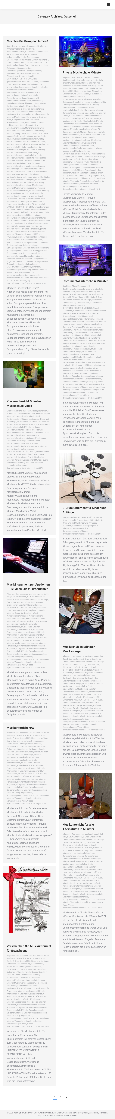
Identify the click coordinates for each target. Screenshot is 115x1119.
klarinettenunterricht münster (19, 101)
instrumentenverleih (15, 92)
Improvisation (12, 87)
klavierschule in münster (35, 103)
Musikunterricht (36, 193)
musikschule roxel (20, 190)
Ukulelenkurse (31, 264)
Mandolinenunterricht (29, 125)
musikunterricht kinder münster (28, 215)
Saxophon (20, 237)
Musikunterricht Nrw (20, 728)
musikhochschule (14, 141)
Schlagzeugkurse (30, 245)
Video (9, 272)
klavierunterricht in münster (18, 109)
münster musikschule (16, 130)
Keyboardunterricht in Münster (19, 95)
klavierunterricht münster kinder (28, 111)
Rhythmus (11, 237)
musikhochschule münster (34, 141)
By (18, 283)
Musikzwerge (24, 226)
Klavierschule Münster (16, 106)
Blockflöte (30, 49)
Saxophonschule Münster (31, 239)
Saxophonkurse (13, 239)
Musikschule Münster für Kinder (26, 163)
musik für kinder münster (31, 133)
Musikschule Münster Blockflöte (76, 126)
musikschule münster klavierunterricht (79, 137)
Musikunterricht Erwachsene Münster (78, 145)
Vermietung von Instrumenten (34, 270)
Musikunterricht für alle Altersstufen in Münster (82, 148)
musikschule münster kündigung (20, 180)
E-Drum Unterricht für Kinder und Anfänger (30, 599)
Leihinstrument (13, 125)
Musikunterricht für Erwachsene (76, 151)
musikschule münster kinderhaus (21, 171)
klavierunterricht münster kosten (20, 114)
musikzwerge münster (72, 159)
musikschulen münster (39, 190)
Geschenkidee (13, 73)
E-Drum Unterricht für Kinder (83, 88)
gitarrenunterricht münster (18, 82)
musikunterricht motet (16, 218)
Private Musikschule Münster (82, 72)
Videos (15, 272)
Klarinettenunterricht (30, 98)
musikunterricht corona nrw (18, 196)
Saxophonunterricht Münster (36, 242)
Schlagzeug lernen (14, 245)
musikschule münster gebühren (20, 166)
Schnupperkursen (14, 253)
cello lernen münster (89, 80)
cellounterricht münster (16, 57)
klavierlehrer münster (15, 103)
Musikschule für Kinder (16, 147)
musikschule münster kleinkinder (35, 177)
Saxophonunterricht (15, 242)
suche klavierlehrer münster (30, 256)
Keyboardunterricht (32, 92)
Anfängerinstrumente (16, 49)
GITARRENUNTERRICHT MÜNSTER (22, 79)
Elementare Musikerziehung (36, 65)
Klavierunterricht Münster (73, 113)
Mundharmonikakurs (15, 128)
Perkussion (34, 229)
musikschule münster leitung (32, 182)
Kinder (35, 95)
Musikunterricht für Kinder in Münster (31, 210)
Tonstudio (11, 259)
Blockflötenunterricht (15, 51)
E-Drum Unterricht (39, 60)
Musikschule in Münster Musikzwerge (23, 152)
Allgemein (44, 46)
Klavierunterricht (33, 106)
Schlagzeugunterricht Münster (19, 250)
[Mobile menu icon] (108, 4)
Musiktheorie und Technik (18, 193)
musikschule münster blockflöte (20, 158)
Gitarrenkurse (12, 76)
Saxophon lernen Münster (36, 237)
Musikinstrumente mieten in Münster (22, 144)
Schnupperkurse (40, 250)
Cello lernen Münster (28, 54)
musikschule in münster (34, 150)
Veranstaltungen (14, 270)
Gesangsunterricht (33, 71)
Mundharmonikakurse (34, 128)
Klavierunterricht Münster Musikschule (85, 116)
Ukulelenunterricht (14, 267)
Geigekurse (11, 68)
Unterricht (27, 267)
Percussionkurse (22, 229)
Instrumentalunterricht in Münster (33, 87)
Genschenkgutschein (16, 71)
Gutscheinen (12, 84)
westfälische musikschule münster (22, 278)
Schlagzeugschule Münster (18, 248)
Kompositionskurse (20, 120)
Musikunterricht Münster (36, 218)
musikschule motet (15, 155)
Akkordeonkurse (14, 46)
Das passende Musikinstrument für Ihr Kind (81, 517)
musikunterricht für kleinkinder (19, 212)
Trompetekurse (41, 261)
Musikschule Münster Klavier (92, 135)
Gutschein (33, 82)
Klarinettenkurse (14, 98)
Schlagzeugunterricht (40, 248)
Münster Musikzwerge (35, 130)
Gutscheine (44, 82)
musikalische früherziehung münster (27, 139)
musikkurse (44, 144)
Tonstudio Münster (24, 259)
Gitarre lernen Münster (29, 73)
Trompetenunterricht (15, 264)
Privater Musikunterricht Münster (28, 234)
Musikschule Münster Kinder (32, 169)
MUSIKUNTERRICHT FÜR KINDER (21, 207)
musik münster (26, 136)
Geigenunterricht (24, 68)
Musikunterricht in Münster (18, 640)
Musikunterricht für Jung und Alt (31, 204)
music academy (13, 133)
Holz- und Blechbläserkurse (30, 84)
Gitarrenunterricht (26, 76)
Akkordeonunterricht (30, 46)
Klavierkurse (37, 101)
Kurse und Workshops (34, 122)
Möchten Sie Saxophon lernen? (27, 41)
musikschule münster (33, 155)
